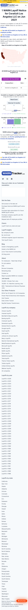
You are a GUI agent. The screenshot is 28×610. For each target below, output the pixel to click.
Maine (3, 534)
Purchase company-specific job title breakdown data (12, 216)
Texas (3, 584)
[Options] (25, 5)
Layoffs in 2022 (6, 388)
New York (4, 484)
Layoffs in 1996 (6, 453)
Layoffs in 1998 (6, 448)
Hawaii (4, 509)
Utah (3, 586)
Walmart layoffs (6, 368)
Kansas (4, 521)
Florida (4, 504)
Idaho (3, 514)
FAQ (3, 266)
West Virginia (5, 599)
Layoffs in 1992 (6, 463)
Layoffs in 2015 (6, 406)
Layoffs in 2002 (6, 438)
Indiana (4, 519)
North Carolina (6, 549)
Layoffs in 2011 (6, 416)
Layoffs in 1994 (6, 458)
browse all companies (7, 138)
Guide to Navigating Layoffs (10, 246)
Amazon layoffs (6, 311)
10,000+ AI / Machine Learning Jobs (12, 283)
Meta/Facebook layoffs (8, 343)
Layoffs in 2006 (6, 428)
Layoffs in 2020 (6, 393)
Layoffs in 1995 (6, 456)
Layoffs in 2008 (6, 423)
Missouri (4, 541)
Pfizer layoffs (6, 353)
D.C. (3, 499)
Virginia (4, 589)
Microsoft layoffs (7, 346)
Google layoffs (6, 328)
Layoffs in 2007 (6, 426)
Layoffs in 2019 (6, 396)
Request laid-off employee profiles (12, 219)
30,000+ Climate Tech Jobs (10, 281)
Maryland (4, 531)
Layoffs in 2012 (6, 413)
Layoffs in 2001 (6, 441)
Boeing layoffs (6, 318)
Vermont (4, 591)
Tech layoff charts (7, 240)
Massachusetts (6, 529)
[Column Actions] (16, 83)
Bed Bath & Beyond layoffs (9, 316)
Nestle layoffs (6, 348)
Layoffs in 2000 (6, 443)
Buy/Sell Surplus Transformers (10, 303)
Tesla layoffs (5, 358)
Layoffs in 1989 (6, 471)
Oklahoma (5, 566)
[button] (21, 601)
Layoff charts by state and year (11, 226)
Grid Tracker (5, 298)
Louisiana (4, 526)
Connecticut (5, 496)
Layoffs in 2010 (6, 418)
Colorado (4, 494)
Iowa (3, 511)
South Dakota (6, 579)
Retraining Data (6, 271)
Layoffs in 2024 (6, 383)
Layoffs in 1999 (6, 446)
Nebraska (4, 554)
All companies (6, 371)
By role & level (6, 235)
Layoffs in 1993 (6, 461)
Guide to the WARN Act (8, 249)
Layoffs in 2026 (6, 378)
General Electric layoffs (8, 326)
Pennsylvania (5, 571)
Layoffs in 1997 (6, 451)
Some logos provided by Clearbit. (10, 606)
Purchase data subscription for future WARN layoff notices (13, 211)
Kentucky (4, 524)
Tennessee (5, 581)
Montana (4, 546)
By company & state (8, 232)
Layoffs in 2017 (6, 401)
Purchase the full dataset (11, 79)
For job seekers (6, 263)
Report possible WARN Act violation (12, 276)
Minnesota (5, 539)
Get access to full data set (9, 203)
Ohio (3, 564)
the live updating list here (17, 137)
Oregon (4, 569)
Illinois (3, 516)
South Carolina (6, 576)
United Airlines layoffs (8, 366)
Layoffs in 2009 (6, 421)
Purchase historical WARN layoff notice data (13, 207)
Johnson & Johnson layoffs (10, 336)
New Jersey (5, 556)
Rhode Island (5, 574)
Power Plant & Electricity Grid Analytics (13, 295)
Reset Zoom (14, 99)
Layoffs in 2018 (6, 398)
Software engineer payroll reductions (13, 237)
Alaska (4, 486)
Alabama (4, 489)
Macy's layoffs (6, 338)
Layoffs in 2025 (6, 381)
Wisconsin (5, 596)
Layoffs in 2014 (6, 408)
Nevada (4, 561)
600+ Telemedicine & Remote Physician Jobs (13, 287)
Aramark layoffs (6, 313)
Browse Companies (7, 268)
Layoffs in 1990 (6, 468)
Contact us (5, 273)
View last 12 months (14, 103)
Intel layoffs (5, 333)
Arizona (4, 491)
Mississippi (5, 544)
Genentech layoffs (7, 323)
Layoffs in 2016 (6, 403)
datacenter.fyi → (24, 1)
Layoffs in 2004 (6, 433)
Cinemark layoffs (7, 321)
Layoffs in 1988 (6, 473)
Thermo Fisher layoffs (8, 361)
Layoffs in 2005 (6, 431)
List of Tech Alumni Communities (11, 251)
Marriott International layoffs (10, 341)
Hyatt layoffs (5, 331)
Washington (5, 594)
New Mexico (5, 559)
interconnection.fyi (6, 603)
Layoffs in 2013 (6, 411)
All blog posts (6, 254)
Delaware (4, 501)
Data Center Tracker (8, 300)
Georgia (4, 506)
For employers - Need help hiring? (12, 261)
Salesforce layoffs (7, 356)
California (3, 27)
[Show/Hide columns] (25, 78)
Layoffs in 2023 (6, 386)
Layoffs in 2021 (6, 391)
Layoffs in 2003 (6, 436)
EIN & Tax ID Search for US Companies (13, 293)
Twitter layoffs (6, 363)
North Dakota (6, 551)
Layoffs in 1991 (6, 466)
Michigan (4, 536)
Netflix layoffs (6, 351)
